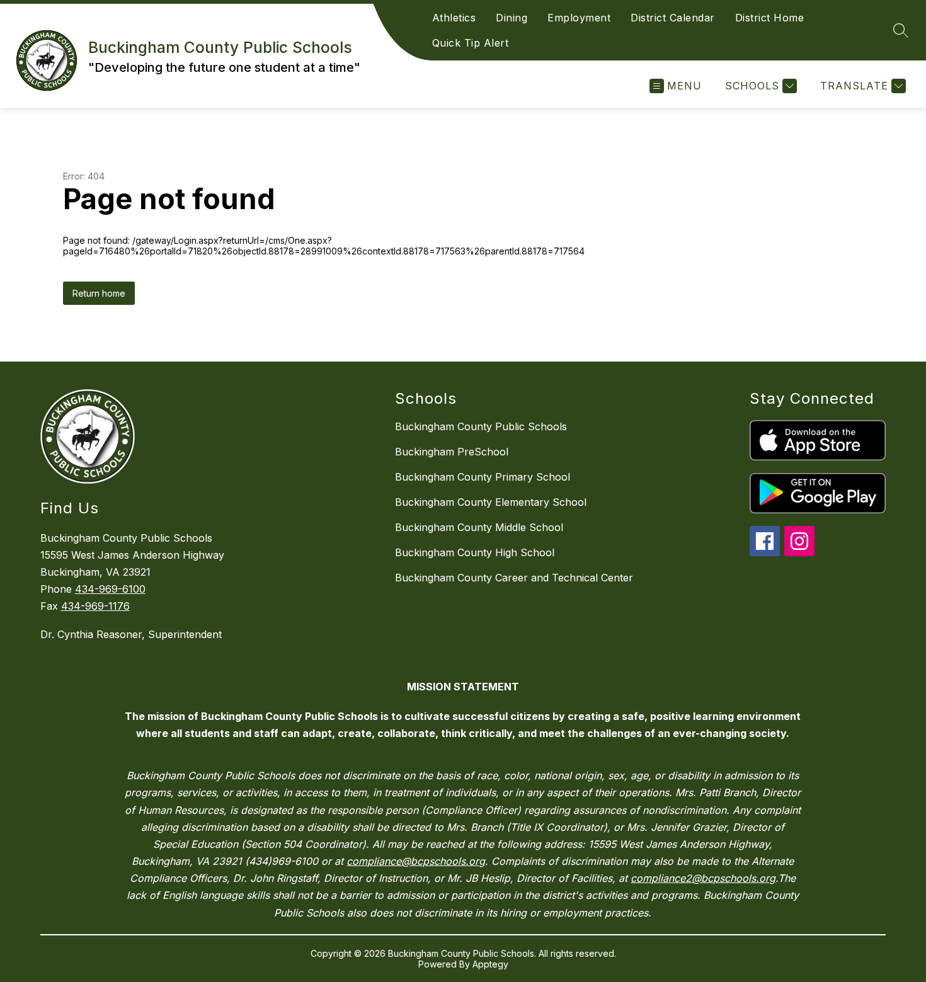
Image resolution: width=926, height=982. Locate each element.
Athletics (454, 17)
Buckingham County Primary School (482, 477)
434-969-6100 (110, 589)
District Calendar (673, 17)
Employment (578, 17)
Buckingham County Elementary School (490, 502)
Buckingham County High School (474, 552)
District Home (769, 17)
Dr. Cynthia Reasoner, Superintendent (131, 634)
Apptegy (490, 964)
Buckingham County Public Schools (481, 426)
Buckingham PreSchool (451, 451)
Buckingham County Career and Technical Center (514, 577)
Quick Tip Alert (470, 43)
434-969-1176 (95, 606)
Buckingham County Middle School (479, 527)
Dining (511, 17)
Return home (98, 293)
